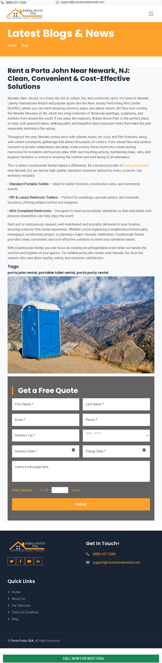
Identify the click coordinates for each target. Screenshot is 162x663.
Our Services (21, 606)
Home (12, 45)
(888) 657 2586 (104, 554)
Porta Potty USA (22, 641)
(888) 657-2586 (16, 2)
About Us (18, 599)
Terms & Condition (25, 612)
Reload (74, 490)
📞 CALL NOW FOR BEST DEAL (81, 658)
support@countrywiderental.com (82, 2)
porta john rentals (136, 165)
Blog (24, 45)
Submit (81, 504)
